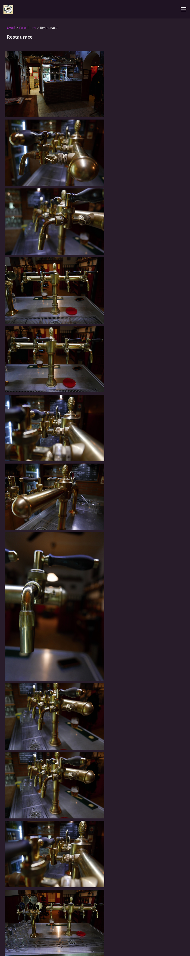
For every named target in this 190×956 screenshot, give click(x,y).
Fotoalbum (27, 27)
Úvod (11, 27)
